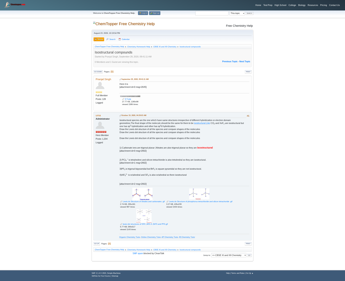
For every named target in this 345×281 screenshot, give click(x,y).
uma (98, 115)
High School (280, 5)
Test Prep (267, 5)
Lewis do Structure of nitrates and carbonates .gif (143, 201)
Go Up (96, 243)
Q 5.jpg (127, 99)
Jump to (206, 255)
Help (228, 273)
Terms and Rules (237, 273)
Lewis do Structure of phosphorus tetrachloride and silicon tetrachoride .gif (200, 201)
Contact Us (334, 5)
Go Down (98, 72)
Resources (313, 5)
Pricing (323, 5)
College (292, 5)
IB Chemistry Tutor (187, 237)
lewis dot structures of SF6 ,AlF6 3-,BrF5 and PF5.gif (145, 224)
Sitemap (115, 276)
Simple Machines (114, 273)
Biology (302, 5)
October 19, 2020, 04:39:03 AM (133, 115)
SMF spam (138, 253)
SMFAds (95, 276)
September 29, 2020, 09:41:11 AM (135, 79)
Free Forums (105, 276)
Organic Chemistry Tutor (129, 237)
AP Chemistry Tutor (170, 237)
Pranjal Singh (103, 79)
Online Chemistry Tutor (151, 237)
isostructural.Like (202, 123)
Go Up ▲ (249, 273)
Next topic (244, 61)
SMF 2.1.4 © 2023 (99, 273)
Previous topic (230, 61)
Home (258, 5)
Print (248, 72)
